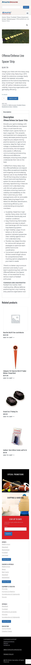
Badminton (6, 544)
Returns (6, 643)
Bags (4, 569)
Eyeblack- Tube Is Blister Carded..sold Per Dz (15, 450)
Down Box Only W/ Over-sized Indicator (13, 332)
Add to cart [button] (8, 337)
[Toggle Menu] (27, 13)
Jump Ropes (6, 628)
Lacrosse (5, 555)
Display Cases (7, 631)
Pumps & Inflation (8, 591)
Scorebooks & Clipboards (11, 594)
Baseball (5, 547)
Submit (8, 534)
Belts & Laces (12, 105)
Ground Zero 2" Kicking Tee (10, 412)
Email (6, 526)
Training (15, 106)
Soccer (4, 597)
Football (19, 105)
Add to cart (13, 98)
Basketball (5, 550)
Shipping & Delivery (9, 641)
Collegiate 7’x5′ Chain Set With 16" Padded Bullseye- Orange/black (14, 372)
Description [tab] (7, 112)
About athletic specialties (13, 649)
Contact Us (7, 645)
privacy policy (9, 654)
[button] (27, 25)
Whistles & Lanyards (9, 612)
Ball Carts (5, 572)
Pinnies (4, 589)
